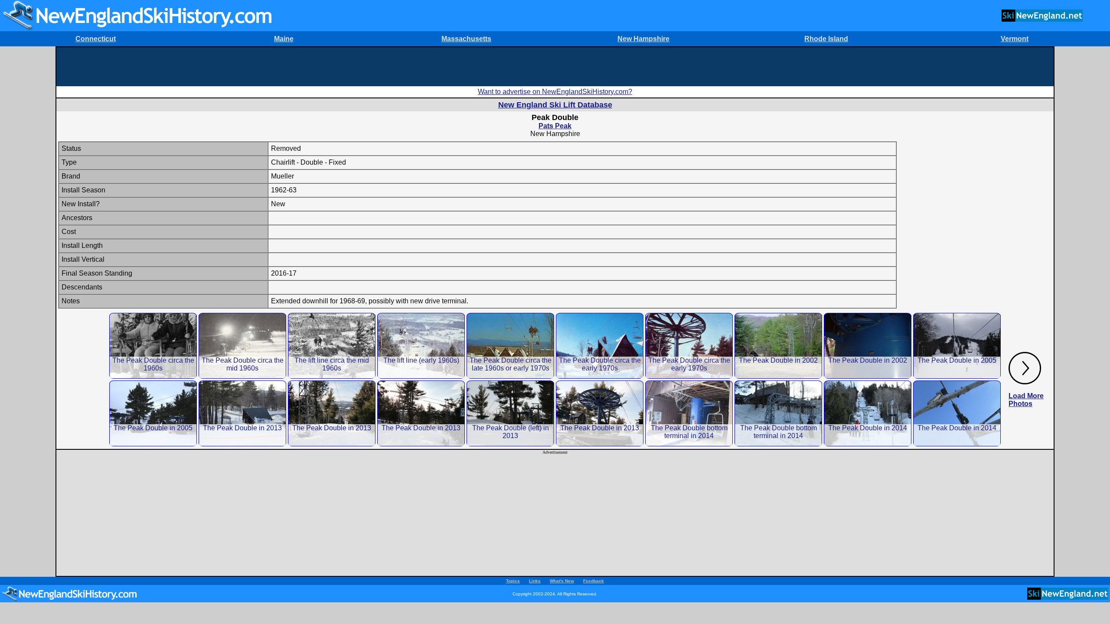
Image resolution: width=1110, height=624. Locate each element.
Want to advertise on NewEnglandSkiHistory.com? (555, 91)
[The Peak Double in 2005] (957, 345)
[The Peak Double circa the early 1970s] (599, 345)
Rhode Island (826, 38)
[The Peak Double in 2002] (778, 345)
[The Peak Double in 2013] (242, 413)
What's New (562, 580)
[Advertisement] (555, 66)
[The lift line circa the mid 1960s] (331, 345)
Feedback (593, 580)
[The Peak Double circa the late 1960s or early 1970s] (510, 345)
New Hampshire (643, 38)
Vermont (1014, 38)
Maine (284, 38)
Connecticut (95, 38)
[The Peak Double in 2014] (867, 413)
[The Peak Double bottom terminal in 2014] (689, 413)
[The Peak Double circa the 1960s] (153, 345)
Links (535, 580)
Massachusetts (466, 38)
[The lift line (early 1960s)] (421, 345)
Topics (513, 580)
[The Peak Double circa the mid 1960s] (242, 345)
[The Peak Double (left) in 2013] (510, 413)
